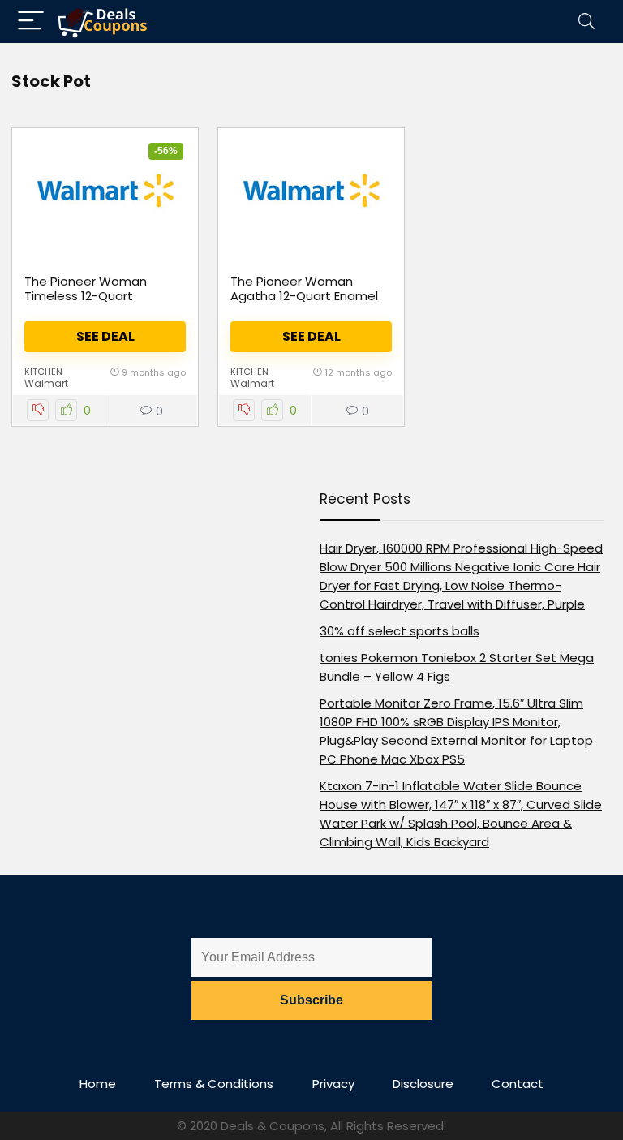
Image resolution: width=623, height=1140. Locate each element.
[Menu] (30, 21)
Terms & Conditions (213, 1083)
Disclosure (423, 1083)
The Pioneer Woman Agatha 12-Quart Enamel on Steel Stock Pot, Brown (307, 296)
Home (97, 1083)
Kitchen (43, 371)
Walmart (46, 383)
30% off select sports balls (399, 630)
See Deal (105, 336)
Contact (518, 1083)
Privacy (333, 1083)
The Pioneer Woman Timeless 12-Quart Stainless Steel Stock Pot (99, 296)
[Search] (586, 21)
